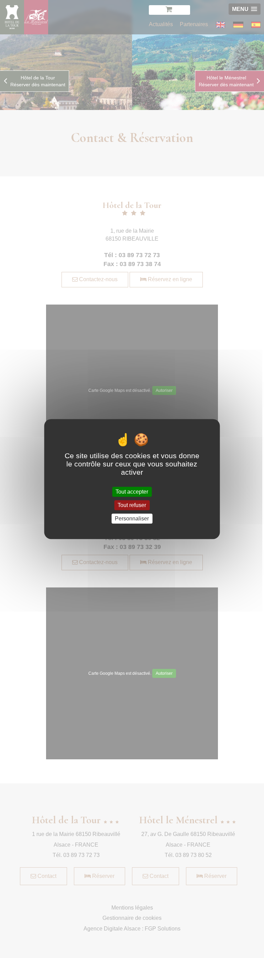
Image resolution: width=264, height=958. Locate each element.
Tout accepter (132, 492)
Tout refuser (132, 505)
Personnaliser (132, 518)
